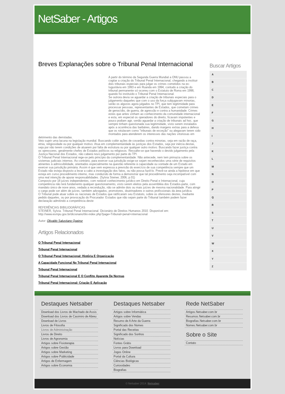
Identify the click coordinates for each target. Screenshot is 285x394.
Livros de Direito (51, 334)
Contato (191, 343)
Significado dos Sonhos (129, 334)
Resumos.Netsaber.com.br (203, 316)
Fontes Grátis (122, 343)
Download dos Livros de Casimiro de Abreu (68, 316)
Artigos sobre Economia (56, 365)
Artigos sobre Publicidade (57, 356)
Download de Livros (53, 321)
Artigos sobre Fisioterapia (57, 343)
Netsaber (153, 383)
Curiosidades (122, 365)
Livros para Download (127, 347)
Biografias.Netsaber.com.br (203, 321)
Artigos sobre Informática (130, 312)
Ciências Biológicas (126, 361)
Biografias (120, 370)
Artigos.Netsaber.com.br (201, 312)
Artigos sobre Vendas (127, 316)
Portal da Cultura (124, 356)
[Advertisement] (142, 44)
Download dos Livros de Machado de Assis (69, 312)
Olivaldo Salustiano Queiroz (65, 221)
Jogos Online (122, 352)
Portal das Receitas (126, 329)
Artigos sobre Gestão (55, 347)
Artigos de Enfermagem (56, 361)
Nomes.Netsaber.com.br (201, 325)
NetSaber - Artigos (77, 18)
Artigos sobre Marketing (56, 352)
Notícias (119, 338)
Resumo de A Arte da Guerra (132, 321)
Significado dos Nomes (128, 325)
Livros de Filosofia (53, 325)
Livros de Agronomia (54, 338)
